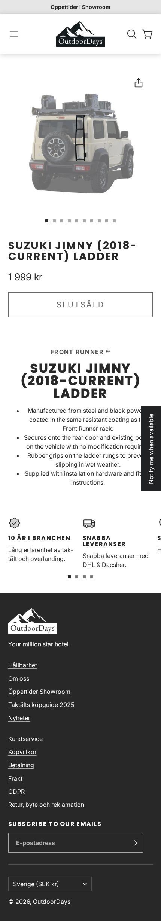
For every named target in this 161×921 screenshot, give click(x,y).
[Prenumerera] (135, 843)
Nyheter (19, 718)
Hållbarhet (22, 665)
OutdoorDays (51, 901)
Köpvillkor (22, 752)
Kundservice (25, 738)
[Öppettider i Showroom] (80, 7)
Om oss (18, 678)
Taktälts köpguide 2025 (41, 704)
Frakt (15, 778)
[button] (13, 34)
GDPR (16, 791)
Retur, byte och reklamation (46, 804)
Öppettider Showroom (39, 691)
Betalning (21, 765)
